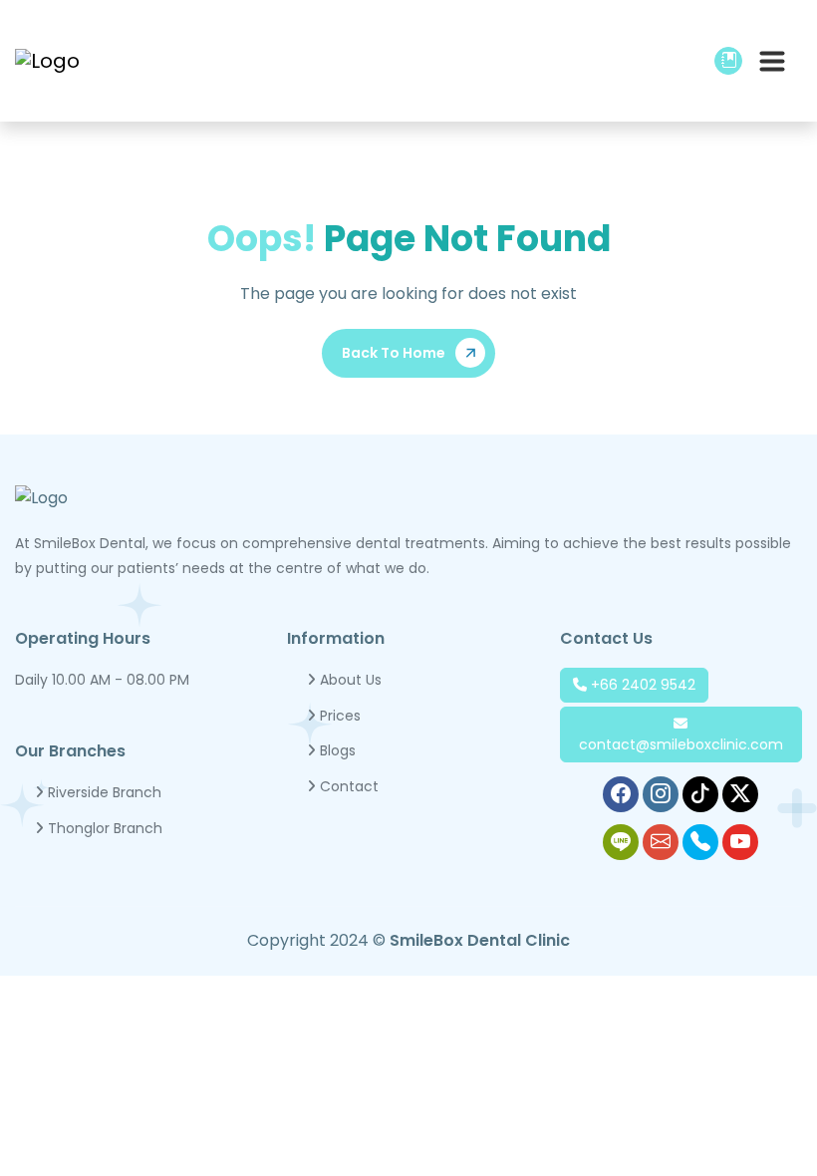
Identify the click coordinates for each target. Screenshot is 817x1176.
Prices (338, 716)
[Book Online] (728, 61)
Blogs (336, 750)
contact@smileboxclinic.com (681, 744)
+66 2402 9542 (641, 685)
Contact (347, 786)
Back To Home (393, 353)
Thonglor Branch (103, 828)
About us (349, 680)
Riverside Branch (102, 792)
